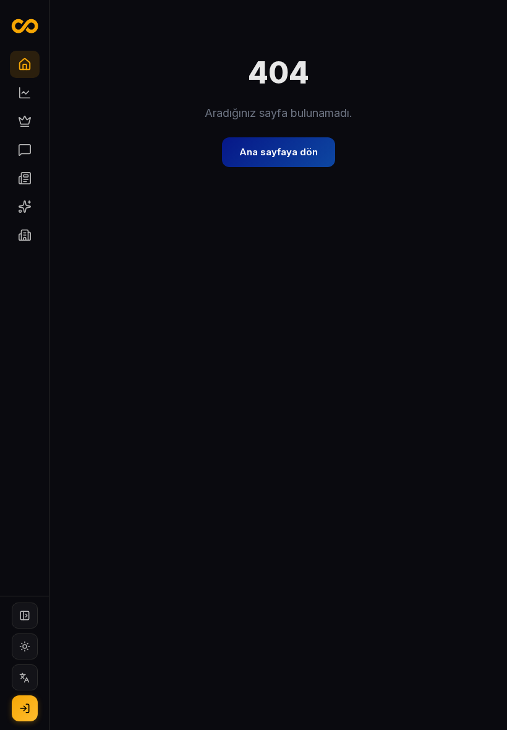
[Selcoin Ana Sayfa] (24, 26)
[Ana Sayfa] (25, 64)
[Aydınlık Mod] (25, 646)
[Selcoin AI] (25, 206)
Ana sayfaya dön (278, 152)
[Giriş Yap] (25, 708)
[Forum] (25, 149)
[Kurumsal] (25, 235)
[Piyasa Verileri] (25, 92)
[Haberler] (25, 178)
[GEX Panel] (25, 121)
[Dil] (25, 677)
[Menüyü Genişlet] (25, 616)
